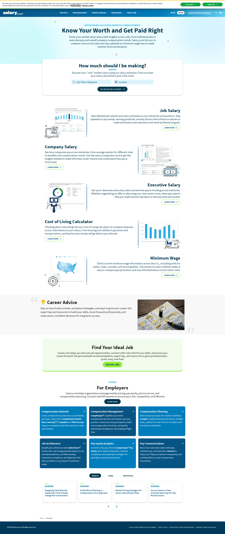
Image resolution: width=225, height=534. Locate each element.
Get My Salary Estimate (110, 89)
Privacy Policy (76, 5)
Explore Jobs (112, 364)
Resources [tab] (128, 476)
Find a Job (131, 12)
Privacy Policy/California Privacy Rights (142, 527)
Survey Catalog (99, 12)
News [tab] (110, 476)
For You (63, 12)
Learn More (112, 401)
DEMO (180, 12)
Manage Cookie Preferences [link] (206, 527)
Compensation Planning (199, 13)
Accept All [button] (189, 4)
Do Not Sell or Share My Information (181, 527)
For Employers (79, 12)
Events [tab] (95, 476)
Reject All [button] (211, 4)
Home (42, 518)
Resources (116, 12)
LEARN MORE (169, 127)
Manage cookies (88, 5)
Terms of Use (162, 527)
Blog (173, 12)
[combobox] (135, 82)
